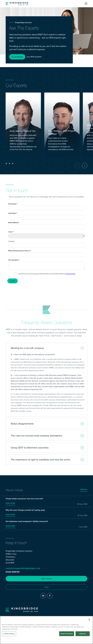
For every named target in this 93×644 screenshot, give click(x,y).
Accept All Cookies (66, 634)
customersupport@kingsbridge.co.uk (23, 568)
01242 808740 (13, 571)
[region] (46, 630)
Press (46, 587)
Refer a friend (46, 578)
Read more (10, 503)
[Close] (89, 619)
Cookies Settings (8, 634)
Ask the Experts (17, 57)
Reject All (83, 634)
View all (83, 489)
